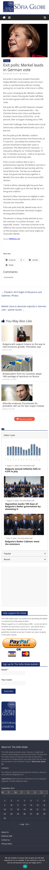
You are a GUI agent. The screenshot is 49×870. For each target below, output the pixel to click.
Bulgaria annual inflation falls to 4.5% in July (23, 470)
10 (11, 805)
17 (11, 809)
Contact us (5, 840)
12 (24, 805)
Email (4, 669)
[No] (46, 862)
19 (24, 809)
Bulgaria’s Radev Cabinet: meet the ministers (22, 543)
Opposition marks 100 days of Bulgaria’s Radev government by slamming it (23, 506)
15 (44, 805)
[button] (24, 435)
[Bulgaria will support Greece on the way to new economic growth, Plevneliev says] (16, 326)
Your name (6, 679)
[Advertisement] (24, 586)
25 (18, 814)
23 (5, 814)
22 (44, 809)
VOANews (25, 74)
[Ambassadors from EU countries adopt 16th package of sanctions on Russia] (16, 356)
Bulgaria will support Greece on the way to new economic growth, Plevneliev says (24, 345)
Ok (25, 866)
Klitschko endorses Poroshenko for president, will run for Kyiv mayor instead (23, 404)
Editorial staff (6, 836)
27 (31, 814)
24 (11, 814)
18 (18, 809)
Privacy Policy (6, 844)
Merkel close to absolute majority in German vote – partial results (23, 308)
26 (24, 814)
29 (44, 814)
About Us (5, 832)
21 (38, 809)
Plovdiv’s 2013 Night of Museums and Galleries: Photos (21, 294)
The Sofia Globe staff (27, 465)
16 (5, 809)
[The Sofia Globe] (4, 17)
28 (38, 814)
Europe (6, 61)
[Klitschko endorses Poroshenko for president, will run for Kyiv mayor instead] (16, 386)
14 (38, 805)
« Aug (22, 824)
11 (18, 805)
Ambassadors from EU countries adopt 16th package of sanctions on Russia (22, 375)
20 (31, 809)
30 (5, 818)
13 (31, 805)
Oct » (27, 824)
